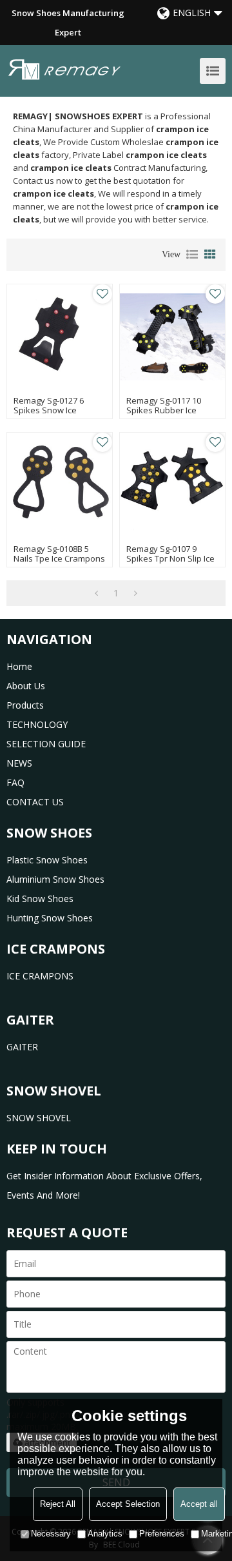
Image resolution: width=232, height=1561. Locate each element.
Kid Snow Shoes (39, 898)
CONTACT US (35, 802)
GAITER (22, 1047)
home (19, 666)
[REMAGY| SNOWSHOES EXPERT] (64, 69)
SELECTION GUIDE (46, 744)
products (25, 705)
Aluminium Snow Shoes (55, 879)
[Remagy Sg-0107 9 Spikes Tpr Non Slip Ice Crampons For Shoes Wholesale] (172, 485)
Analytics (105, 1533)
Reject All (57, 1504)
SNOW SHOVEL (38, 1118)
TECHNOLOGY (37, 724)
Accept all (199, 1504)
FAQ (15, 782)
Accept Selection (128, 1504)
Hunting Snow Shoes (49, 918)
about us (25, 686)
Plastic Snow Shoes (47, 860)
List (192, 254)
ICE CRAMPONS (39, 976)
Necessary (51, 1533)
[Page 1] (96, 593)
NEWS (19, 763)
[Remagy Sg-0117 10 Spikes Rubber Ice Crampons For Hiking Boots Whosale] (172, 336)
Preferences (161, 1533)
